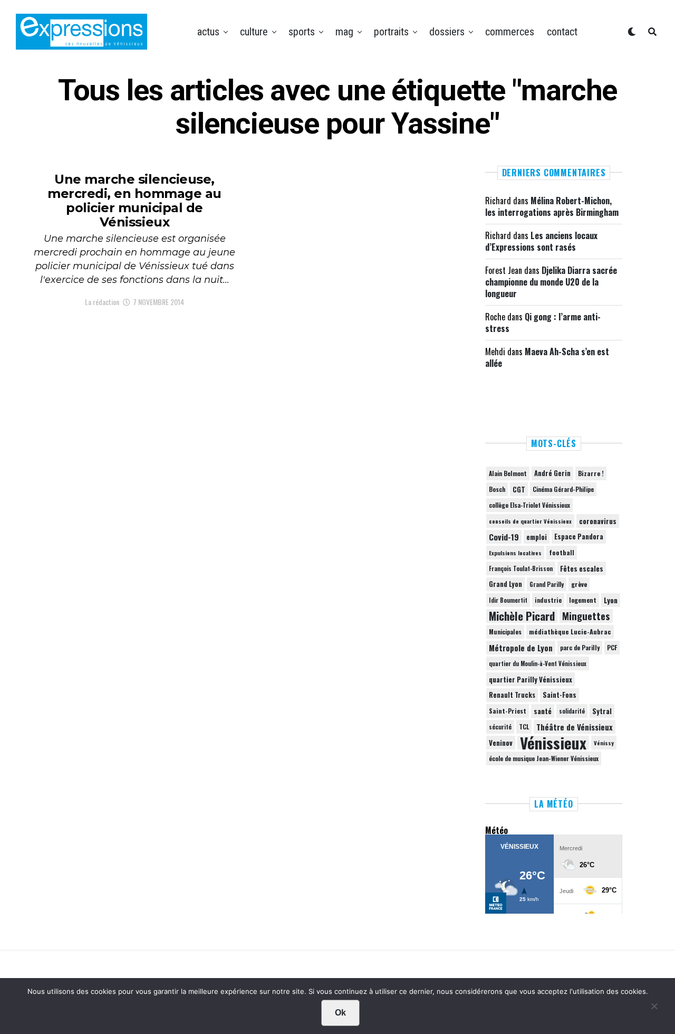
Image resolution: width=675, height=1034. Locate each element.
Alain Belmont (508, 473)
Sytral (602, 711)
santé (543, 711)
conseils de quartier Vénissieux (530, 521)
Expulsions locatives (515, 552)
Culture (254, 31)
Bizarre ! (591, 473)
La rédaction (102, 301)
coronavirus (597, 521)
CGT (519, 489)
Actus (208, 31)
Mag (344, 31)
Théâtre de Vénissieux (574, 727)
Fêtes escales (581, 568)
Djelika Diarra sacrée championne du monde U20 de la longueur (551, 282)
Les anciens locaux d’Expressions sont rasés (541, 241)
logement (582, 600)
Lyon (611, 600)
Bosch (497, 489)
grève (579, 584)
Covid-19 (504, 537)
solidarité (572, 711)
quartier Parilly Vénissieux (530, 679)
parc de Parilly (580, 647)
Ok (340, 1012)
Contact (562, 31)
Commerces (509, 31)
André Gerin (552, 473)
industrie (548, 599)
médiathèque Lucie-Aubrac (570, 632)
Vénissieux (553, 743)
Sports (301, 31)
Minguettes (586, 616)
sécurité (500, 727)
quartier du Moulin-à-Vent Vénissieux (537, 663)
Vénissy (604, 742)
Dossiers (447, 31)
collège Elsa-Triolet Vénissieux (529, 504)
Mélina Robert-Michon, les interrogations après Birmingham (552, 206)
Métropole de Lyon (521, 647)
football (561, 552)
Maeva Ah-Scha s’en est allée (547, 357)
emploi (536, 537)
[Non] (654, 1009)
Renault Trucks (512, 695)
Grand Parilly (546, 584)
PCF (612, 647)
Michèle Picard (522, 616)
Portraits (391, 31)
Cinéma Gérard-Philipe (563, 489)
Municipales (505, 631)
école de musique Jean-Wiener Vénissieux (544, 758)
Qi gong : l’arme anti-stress (543, 322)
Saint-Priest (507, 711)
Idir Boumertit (508, 600)
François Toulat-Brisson (521, 568)
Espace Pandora (578, 537)
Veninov (501, 742)
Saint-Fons (559, 695)
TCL (524, 726)
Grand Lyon (505, 584)
